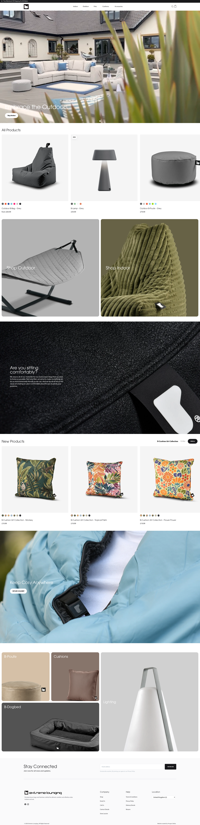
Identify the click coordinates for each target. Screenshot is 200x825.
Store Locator (104, 813)
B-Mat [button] (183, 441)
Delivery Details (130, 805)
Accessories (119, 6)
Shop (101, 797)
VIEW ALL (192, 441)
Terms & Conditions (131, 797)
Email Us (102, 801)
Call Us (102, 805)
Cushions (105, 6)
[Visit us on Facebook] (25, 804)
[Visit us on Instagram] (28, 804)
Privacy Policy (130, 801)
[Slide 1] (100, 121)
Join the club (170, 766)
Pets (95, 6)
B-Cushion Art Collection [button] (167, 441)
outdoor (86, 6)
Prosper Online (172, 823)
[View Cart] (175, 6)
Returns (128, 809)
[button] (75, 6)
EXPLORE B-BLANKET (18, 591)
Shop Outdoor (12, 115)
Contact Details (104, 809)
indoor (75, 6)
